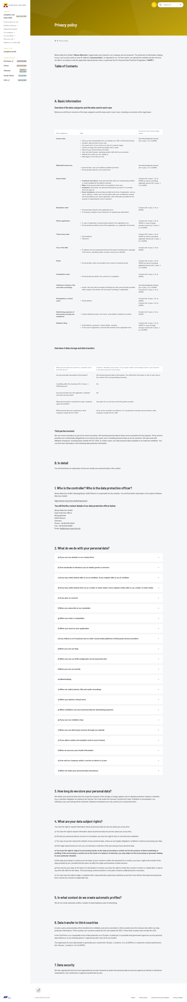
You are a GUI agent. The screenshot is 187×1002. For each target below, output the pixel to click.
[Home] (15, 5)
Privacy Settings (178, 997)
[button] (154, 4)
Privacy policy (143, 997)
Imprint (133, 997)
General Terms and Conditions (160, 997)
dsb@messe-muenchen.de (70, 528)
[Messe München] (7, 997)
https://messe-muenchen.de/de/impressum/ (71, 501)
